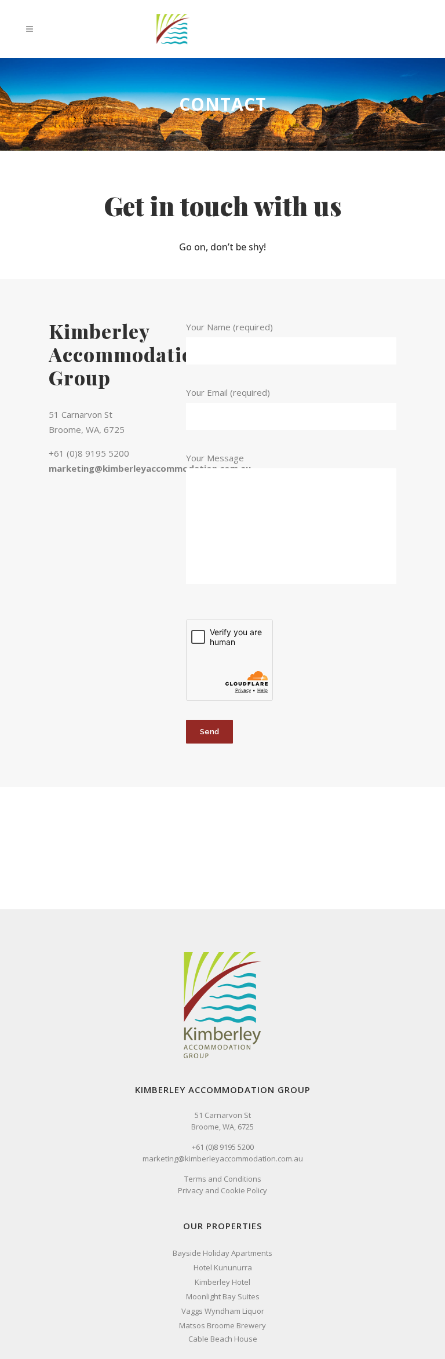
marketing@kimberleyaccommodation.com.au (150, 468)
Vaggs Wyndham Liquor (222, 1311)
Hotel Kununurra (223, 1267)
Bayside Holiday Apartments (222, 1253)
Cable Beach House (222, 1339)
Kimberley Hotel (222, 1282)
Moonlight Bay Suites (223, 1296)
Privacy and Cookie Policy (222, 1190)
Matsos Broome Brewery (222, 1325)
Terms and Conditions (222, 1179)
